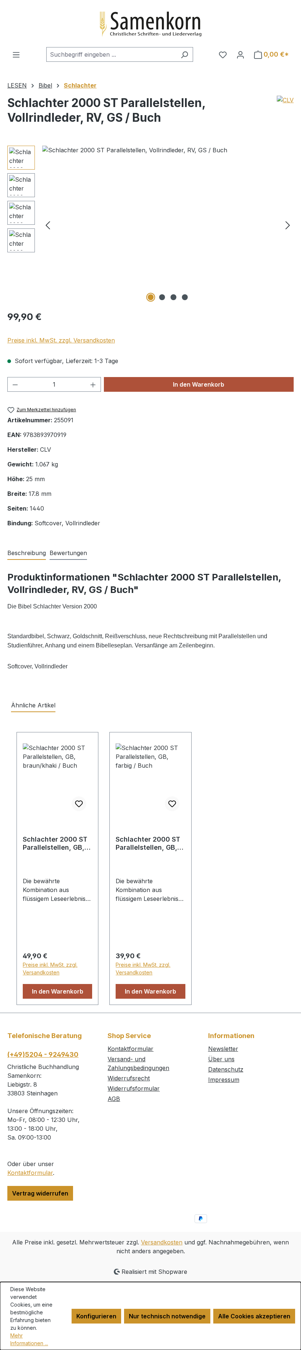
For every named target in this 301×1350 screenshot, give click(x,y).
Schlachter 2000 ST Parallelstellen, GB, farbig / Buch (148, 843)
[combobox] (111, 54)
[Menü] (16, 54)
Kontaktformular (30, 1172)
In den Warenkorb (198, 384)
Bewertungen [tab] (68, 553)
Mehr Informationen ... (29, 1339)
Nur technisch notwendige (167, 1316)
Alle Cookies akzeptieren (254, 1316)
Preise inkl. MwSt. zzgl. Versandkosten (61, 340)
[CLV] (285, 113)
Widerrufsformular (134, 1088)
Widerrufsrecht (129, 1078)
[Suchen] (184, 54)
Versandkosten (161, 1242)
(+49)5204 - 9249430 (43, 1054)
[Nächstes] (287, 225)
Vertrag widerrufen (40, 1193)
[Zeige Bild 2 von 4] (162, 297)
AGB (114, 1098)
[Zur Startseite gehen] (150, 23)
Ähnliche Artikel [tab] (33, 705)
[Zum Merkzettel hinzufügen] (79, 803)
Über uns (221, 1059)
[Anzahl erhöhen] (93, 384)
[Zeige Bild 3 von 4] (174, 297)
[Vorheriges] (47, 225)
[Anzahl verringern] (15, 384)
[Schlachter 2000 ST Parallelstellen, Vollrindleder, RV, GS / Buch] (167, 225)
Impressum (223, 1079)
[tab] (26, 553)
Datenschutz (225, 1069)
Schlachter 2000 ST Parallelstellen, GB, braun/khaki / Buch (55, 843)
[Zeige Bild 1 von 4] (151, 297)
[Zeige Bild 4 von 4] (185, 297)
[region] (150, 225)
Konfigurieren (96, 1316)
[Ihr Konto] (240, 54)
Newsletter (223, 1048)
